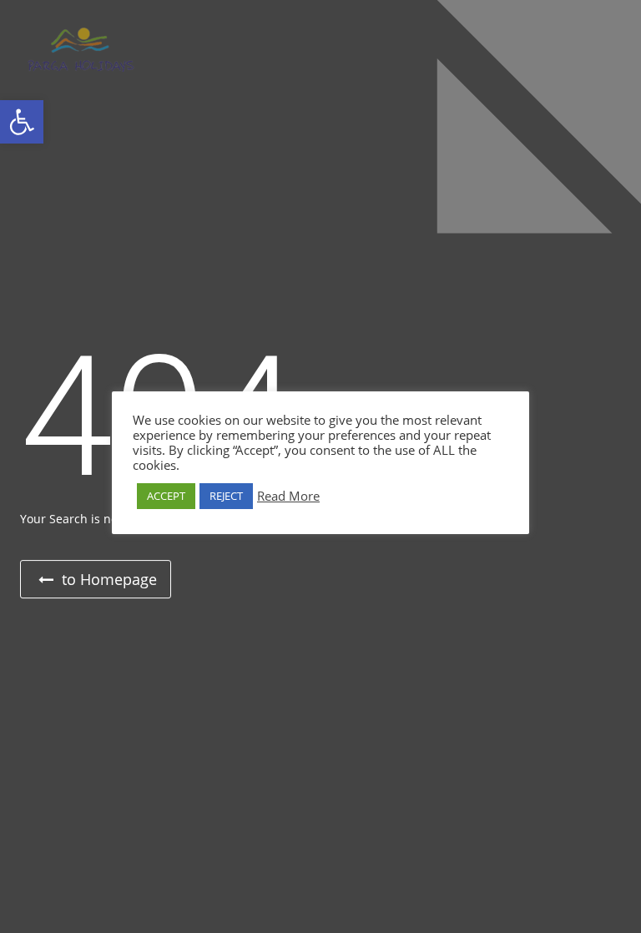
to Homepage (107, 579)
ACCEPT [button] (166, 495)
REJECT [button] (226, 495)
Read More (288, 495)
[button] (21, 122)
